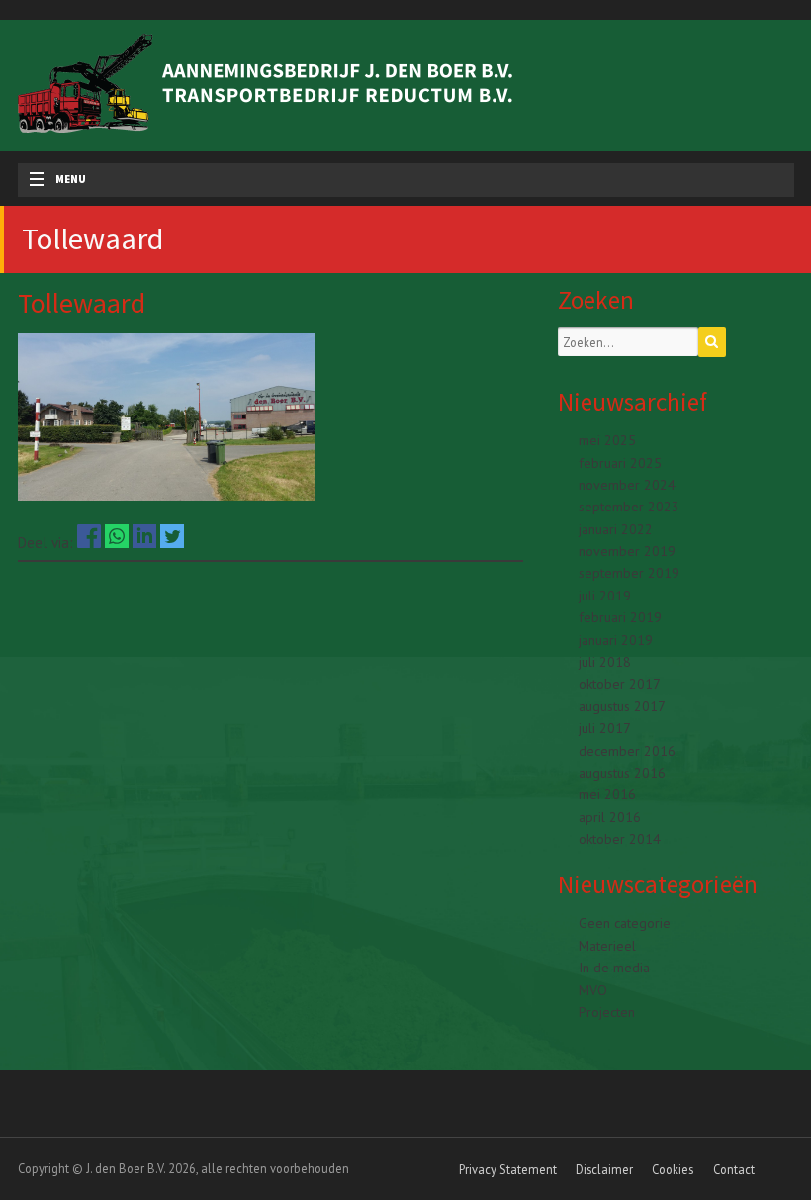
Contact (734, 1169)
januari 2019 (616, 640)
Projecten (607, 1012)
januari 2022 (616, 529)
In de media (614, 967)
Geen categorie (625, 923)
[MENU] (30, 180)
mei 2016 (607, 794)
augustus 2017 (622, 706)
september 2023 (629, 506)
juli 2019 (605, 595)
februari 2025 (620, 463)
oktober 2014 (620, 839)
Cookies (672, 1169)
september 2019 (629, 573)
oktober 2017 (620, 683)
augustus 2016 (622, 773)
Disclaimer (604, 1169)
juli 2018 (605, 662)
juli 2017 (605, 728)
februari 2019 (620, 617)
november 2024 (627, 485)
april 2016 (610, 817)
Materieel (607, 946)
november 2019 (627, 551)
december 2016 (627, 751)
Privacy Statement (508, 1169)
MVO (593, 990)
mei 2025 (607, 440)
